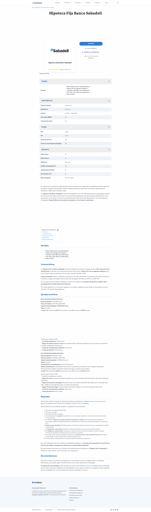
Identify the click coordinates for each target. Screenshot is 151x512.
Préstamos (67, 2)
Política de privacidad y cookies (66, 509)
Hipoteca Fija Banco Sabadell (60, 63)
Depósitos (97, 2)
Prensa (71, 500)
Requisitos (46, 237)
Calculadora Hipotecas (76, 493)
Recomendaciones (48, 239)
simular (88, 466)
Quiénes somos (36, 509)
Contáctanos (48, 509)
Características (47, 233)
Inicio (33, 7)
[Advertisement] (47, 31)
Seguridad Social (90, 425)
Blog (106, 2)
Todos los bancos (74, 497)
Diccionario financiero (75, 495)
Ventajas (45, 232)
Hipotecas (78, 2)
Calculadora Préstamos (76, 490)
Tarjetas (57, 2)
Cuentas (87, 2)
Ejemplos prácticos (48, 235)
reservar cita (93, 401)
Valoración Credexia (64, 69)
